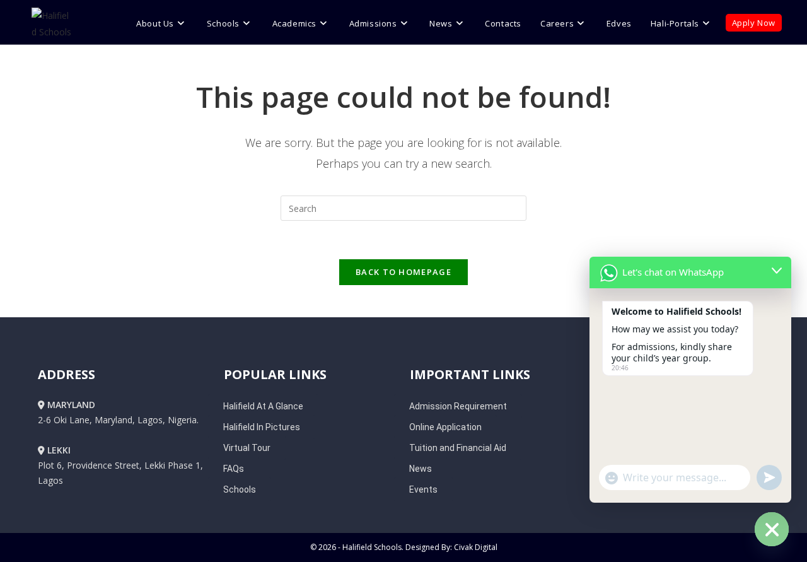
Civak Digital (475, 547)
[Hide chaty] (772, 529)
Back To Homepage (403, 272)
